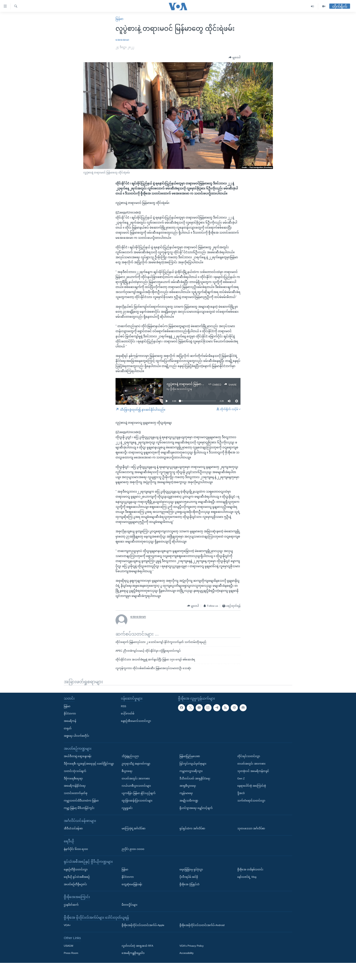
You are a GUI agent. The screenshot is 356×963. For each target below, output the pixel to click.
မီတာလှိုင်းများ (129, 904)
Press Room (71, 953)
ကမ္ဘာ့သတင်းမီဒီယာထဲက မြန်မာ (81, 800)
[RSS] (225, 707)
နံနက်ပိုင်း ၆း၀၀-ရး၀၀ (76, 849)
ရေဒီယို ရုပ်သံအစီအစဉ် (77, 876)
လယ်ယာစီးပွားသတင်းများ (136, 785)
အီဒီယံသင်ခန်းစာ (73, 828)
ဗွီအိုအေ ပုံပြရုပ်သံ (189, 884)
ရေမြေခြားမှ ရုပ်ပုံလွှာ (191, 869)
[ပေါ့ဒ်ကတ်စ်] (234, 707)
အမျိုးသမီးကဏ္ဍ (188, 800)
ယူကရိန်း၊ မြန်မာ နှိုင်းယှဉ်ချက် (139, 793)
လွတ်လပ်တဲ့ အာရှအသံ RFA (137, 945)
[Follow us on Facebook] (181, 707)
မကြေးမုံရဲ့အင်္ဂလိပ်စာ (133, 828)
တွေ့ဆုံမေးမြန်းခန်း (132, 884)
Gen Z (241, 778)
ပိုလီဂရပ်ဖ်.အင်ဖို (188, 876)
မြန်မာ (119, 18)
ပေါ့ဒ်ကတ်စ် (127, 713)
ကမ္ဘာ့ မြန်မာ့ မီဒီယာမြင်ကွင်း (79, 807)
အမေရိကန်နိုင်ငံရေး (75, 785)
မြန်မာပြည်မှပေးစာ (189, 756)
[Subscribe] (243, 707)
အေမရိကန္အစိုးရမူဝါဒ (133, 953)
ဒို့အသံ (241, 793)
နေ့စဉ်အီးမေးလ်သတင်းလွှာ (136, 721)
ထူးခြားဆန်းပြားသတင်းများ (137, 800)
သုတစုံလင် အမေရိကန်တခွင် (253, 771)
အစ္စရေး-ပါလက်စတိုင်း (76, 735)
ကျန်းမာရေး (186, 793)
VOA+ (67, 925)
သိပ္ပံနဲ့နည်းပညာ (130, 756)
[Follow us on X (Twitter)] (190, 707)
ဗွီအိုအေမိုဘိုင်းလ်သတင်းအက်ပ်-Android (202, 925)
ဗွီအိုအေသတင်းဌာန (181, 388)
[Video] (323, 6)
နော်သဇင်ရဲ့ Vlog (246, 876)
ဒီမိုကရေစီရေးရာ (73, 778)
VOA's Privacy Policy (191, 945)
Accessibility (186, 953)
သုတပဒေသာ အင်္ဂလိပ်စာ (251, 828)
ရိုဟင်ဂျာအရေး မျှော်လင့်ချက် (196, 807)
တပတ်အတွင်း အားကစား (136, 778)
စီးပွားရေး (127, 771)
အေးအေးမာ (122, 39)
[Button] (234, 57)
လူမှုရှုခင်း (127, 807)
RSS (123, 706)
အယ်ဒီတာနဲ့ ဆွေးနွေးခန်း (77, 756)
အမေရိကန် (70, 721)
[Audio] (312, 6)
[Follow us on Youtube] (199, 707)
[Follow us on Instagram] (207, 707)
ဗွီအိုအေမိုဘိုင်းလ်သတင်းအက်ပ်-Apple (143, 925)
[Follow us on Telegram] (216, 707)
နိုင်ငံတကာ (70, 713)
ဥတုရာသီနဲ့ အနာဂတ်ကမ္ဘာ (136, 763)
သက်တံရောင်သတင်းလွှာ (251, 800)
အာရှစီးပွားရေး (187, 785)
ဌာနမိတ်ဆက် (71, 904)
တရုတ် (68, 728)
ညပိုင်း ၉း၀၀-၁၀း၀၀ (133, 849)
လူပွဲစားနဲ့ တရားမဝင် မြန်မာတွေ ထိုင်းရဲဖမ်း (194, 384)
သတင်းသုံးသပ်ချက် (75, 771)
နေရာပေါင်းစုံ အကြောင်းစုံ (251, 785)
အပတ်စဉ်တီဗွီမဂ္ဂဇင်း (75, 884)
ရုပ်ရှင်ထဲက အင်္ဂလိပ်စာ (192, 828)
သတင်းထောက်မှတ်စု (75, 793)
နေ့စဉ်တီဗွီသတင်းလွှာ (76, 869)
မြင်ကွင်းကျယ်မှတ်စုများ (192, 763)
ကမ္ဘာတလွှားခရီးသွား (191, 771)
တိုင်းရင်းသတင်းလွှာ (248, 756)
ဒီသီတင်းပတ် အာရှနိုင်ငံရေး (194, 778)
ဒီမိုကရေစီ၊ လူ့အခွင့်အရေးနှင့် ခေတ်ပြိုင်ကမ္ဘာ (89, 763)
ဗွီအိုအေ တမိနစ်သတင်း (250, 869)
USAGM (68, 945)
